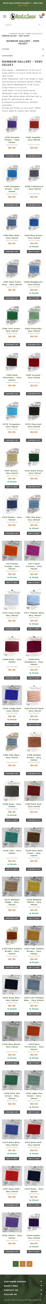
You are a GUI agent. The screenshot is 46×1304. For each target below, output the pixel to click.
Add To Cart (34, 251)
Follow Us (10, 1294)
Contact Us (11, 1290)
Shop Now (23, 5)
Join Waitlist (12, 156)
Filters (5, 49)
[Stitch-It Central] (23, 16)
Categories (7, 56)
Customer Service (15, 1281)
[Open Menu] (4, 16)
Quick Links (11, 1286)
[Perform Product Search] (39, 24)
